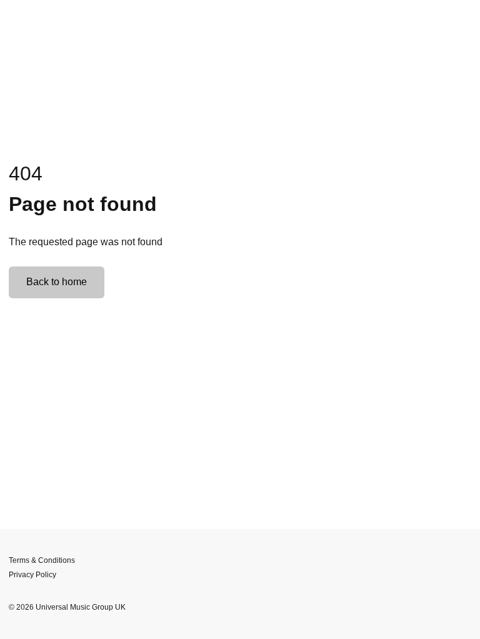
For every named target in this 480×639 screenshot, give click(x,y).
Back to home (56, 281)
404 (25, 173)
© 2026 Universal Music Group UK (67, 607)
